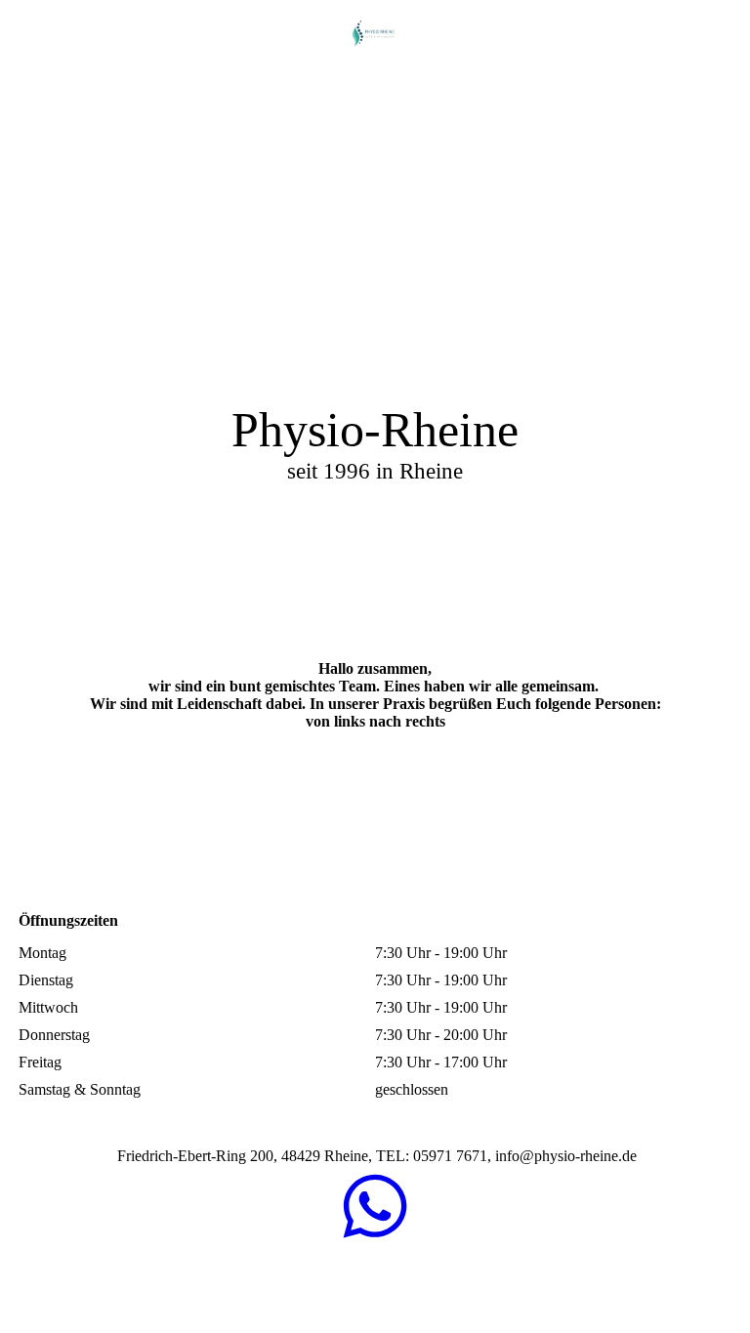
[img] (375, 34)
